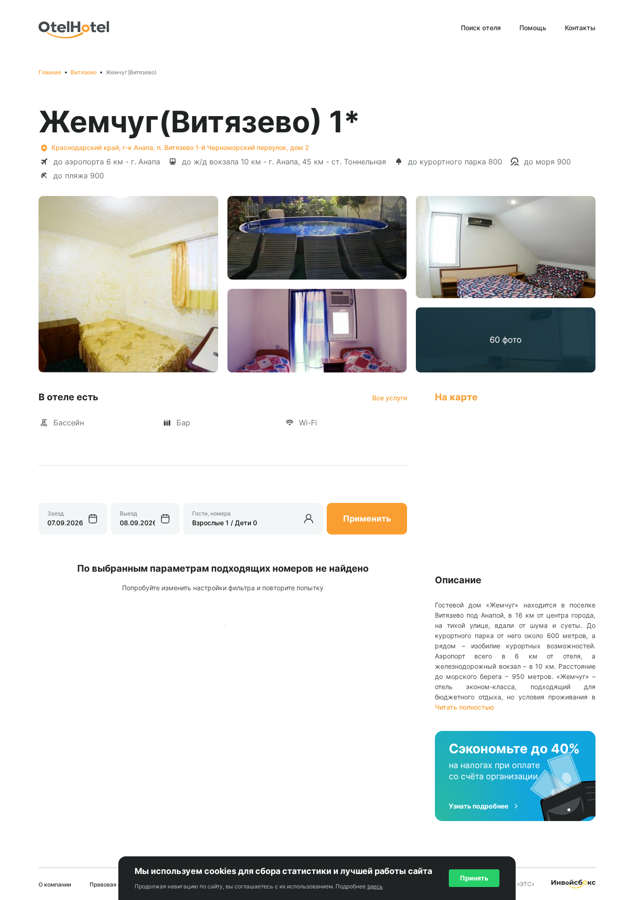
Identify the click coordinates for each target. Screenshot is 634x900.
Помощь (532, 28)
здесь (375, 886)
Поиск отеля (481, 28)
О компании (55, 884)
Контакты (580, 28)
